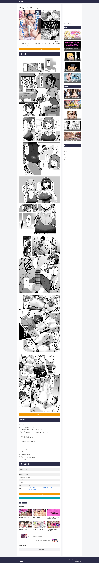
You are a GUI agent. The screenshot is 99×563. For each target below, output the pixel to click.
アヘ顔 (32, 489)
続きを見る (39, 414)
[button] (80, 23)
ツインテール (56, 487)
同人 (20, 502)
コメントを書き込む (39, 549)
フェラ (38, 487)
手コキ (27, 489)
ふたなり (27, 487)
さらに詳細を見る (39, 494)
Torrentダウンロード (40, 498)
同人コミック (24, 502)
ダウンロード (39, 49)
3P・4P (41, 487)
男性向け (47, 487)
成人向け (51, 487)
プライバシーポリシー (77, 559)
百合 (44, 487)
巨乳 (31, 487)
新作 (35, 489)
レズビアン (34, 487)
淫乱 (30, 489)
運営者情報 (71, 559)
